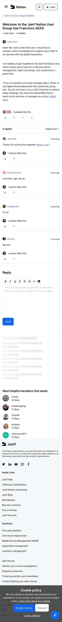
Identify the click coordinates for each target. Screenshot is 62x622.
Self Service (8, 560)
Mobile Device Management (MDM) (20, 540)
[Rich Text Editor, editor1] (31, 300)
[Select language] (39, 7)
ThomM (15, 415)
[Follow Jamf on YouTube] (16, 464)
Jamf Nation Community (14, 489)
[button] (6, 7)
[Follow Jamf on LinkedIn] (9, 464)
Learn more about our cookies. (35, 601)
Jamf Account (9, 515)
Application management (15, 545)
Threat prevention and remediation (20, 576)
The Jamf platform (11, 530)
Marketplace (8, 500)
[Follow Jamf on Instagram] (22, 464)
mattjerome (13, 206)
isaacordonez (14, 172)
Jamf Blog (7, 494)
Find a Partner (9, 510)
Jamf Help (7, 479)
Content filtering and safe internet (19, 581)
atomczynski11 (19, 433)
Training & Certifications (14, 484)
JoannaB (11, 138)
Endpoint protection (12, 571)
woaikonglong (18, 406)
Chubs (14, 396)
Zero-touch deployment (14, 535)
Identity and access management (19, 566)
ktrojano (15, 424)
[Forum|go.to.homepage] (18, 7)
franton (11, 239)
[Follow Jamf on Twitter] (3, 464)
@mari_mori (42, 144)
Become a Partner (11, 505)
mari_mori (12, 41)
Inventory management (14, 551)
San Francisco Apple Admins (19, 15)
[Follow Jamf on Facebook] (28, 464)
